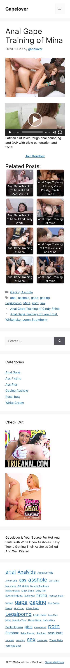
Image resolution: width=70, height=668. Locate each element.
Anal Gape (12, 372)
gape (34, 298)
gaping (45, 298)
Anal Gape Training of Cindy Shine (35, 308)
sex (42, 303)
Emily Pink (41, 590)
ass (22, 580)
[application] (35, 119)
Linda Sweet (39, 615)
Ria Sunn (41, 633)
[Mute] (54, 132)
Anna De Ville (45, 572)
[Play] (10, 132)
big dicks (23, 585)
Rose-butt (12, 396)
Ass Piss (11, 384)
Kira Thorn (19, 608)
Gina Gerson (53, 603)
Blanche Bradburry (39, 586)
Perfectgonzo (14, 627)
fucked (9, 603)
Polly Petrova (40, 627)
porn (35, 303)
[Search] (59, 341)
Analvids (27, 572)
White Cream (14, 403)
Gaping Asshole (21, 292)
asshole (23, 298)
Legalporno (13, 303)
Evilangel (29, 595)
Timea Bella (56, 640)
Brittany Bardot (12, 591)
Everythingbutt (14, 595)
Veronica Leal (13, 645)
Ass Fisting (13, 378)
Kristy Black (32, 608)
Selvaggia (20, 640)
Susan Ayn (42, 640)
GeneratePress (54, 662)
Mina (26, 303)
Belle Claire (54, 581)
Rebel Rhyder (27, 633)
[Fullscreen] (60, 132)
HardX (8, 608)
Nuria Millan (49, 620)
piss (28, 626)
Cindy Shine (27, 590)
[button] (35, 119)
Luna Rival (53, 615)
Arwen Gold (11, 580)
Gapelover (16, 9)
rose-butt (55, 633)
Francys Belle (56, 595)
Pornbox (12, 633)
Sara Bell (9, 640)
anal (13, 298)
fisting (41, 595)
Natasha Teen (19, 620)
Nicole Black (34, 620)
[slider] (32, 132)
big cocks (10, 586)
